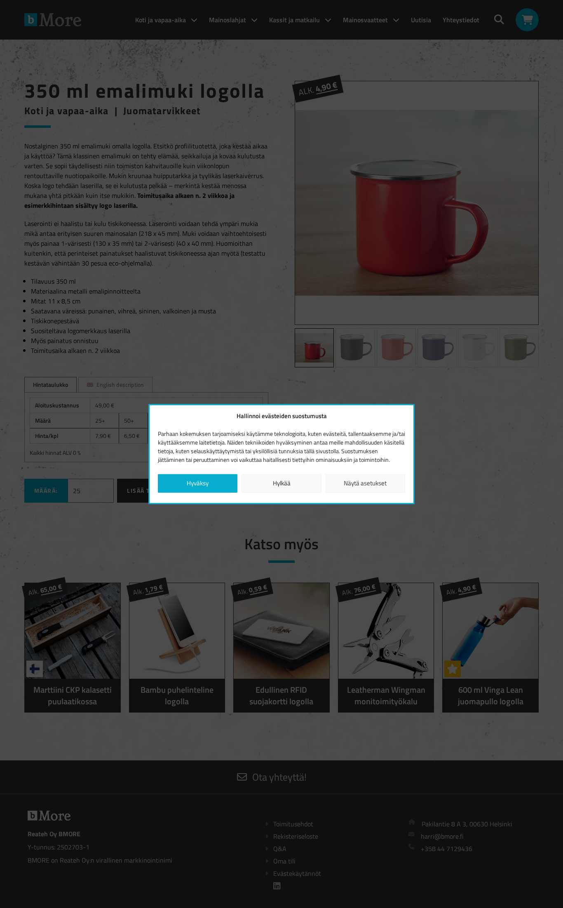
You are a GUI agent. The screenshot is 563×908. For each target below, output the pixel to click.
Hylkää (282, 483)
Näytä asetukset (365, 483)
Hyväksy (198, 483)
